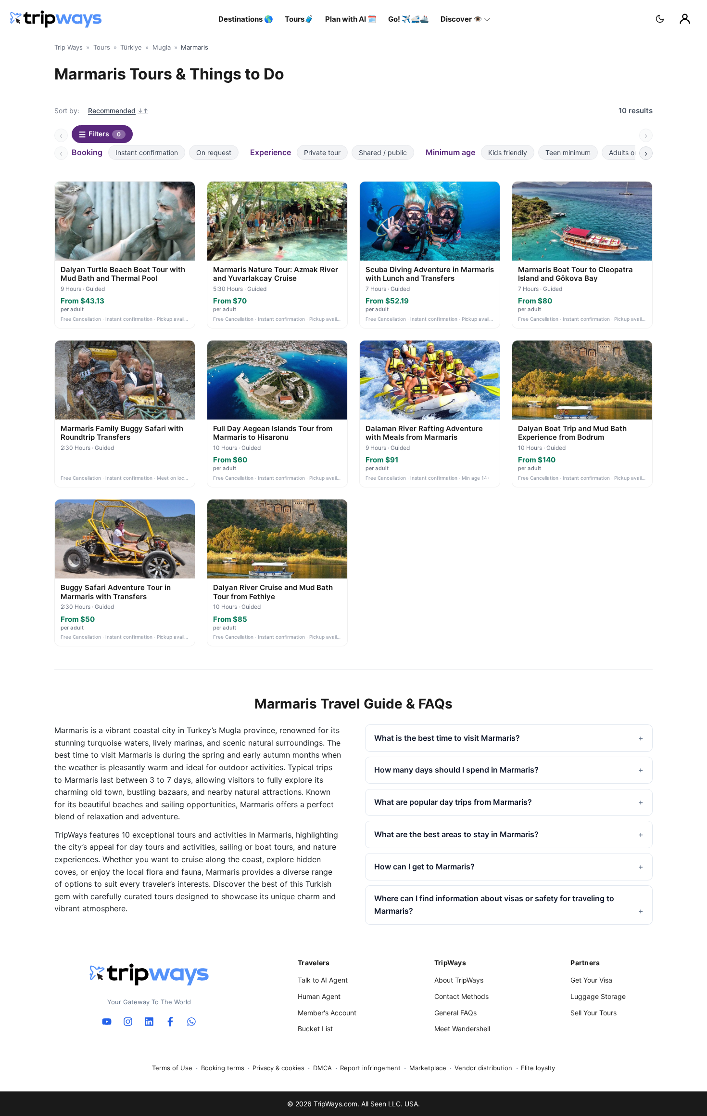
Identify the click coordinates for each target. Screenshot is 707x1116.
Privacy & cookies (278, 1068)
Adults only (626, 152)
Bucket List (315, 1028)
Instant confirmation (146, 152)
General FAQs (455, 1013)
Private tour (322, 152)
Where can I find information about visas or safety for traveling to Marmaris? (494, 904)
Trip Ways (68, 47)
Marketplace (427, 1068)
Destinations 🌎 (245, 19)
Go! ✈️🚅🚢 (408, 19)
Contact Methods (461, 996)
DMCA (322, 1068)
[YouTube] (106, 1021)
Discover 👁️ (461, 19)
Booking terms (222, 1068)
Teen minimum (568, 152)
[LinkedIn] (149, 1021)
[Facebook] (170, 1021)
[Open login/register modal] (684, 18)
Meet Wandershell (462, 1028)
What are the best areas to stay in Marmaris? (456, 834)
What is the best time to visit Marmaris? (447, 738)
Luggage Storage (598, 996)
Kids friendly (507, 152)
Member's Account (327, 1013)
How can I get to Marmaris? (424, 866)
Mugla (161, 47)
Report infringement (370, 1068)
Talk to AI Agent (323, 980)
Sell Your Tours (593, 1013)
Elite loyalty (538, 1068)
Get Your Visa (591, 980)
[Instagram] (128, 1021)
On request (213, 152)
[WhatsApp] (191, 1021)
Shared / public (383, 152)
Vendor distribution (483, 1068)
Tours (101, 47)
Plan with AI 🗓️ (351, 19)
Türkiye (131, 47)
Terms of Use (172, 1068)
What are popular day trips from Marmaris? (453, 802)
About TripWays (458, 980)
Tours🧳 (299, 19)
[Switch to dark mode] (659, 18)
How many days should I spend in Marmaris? (456, 770)
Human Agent (319, 996)
